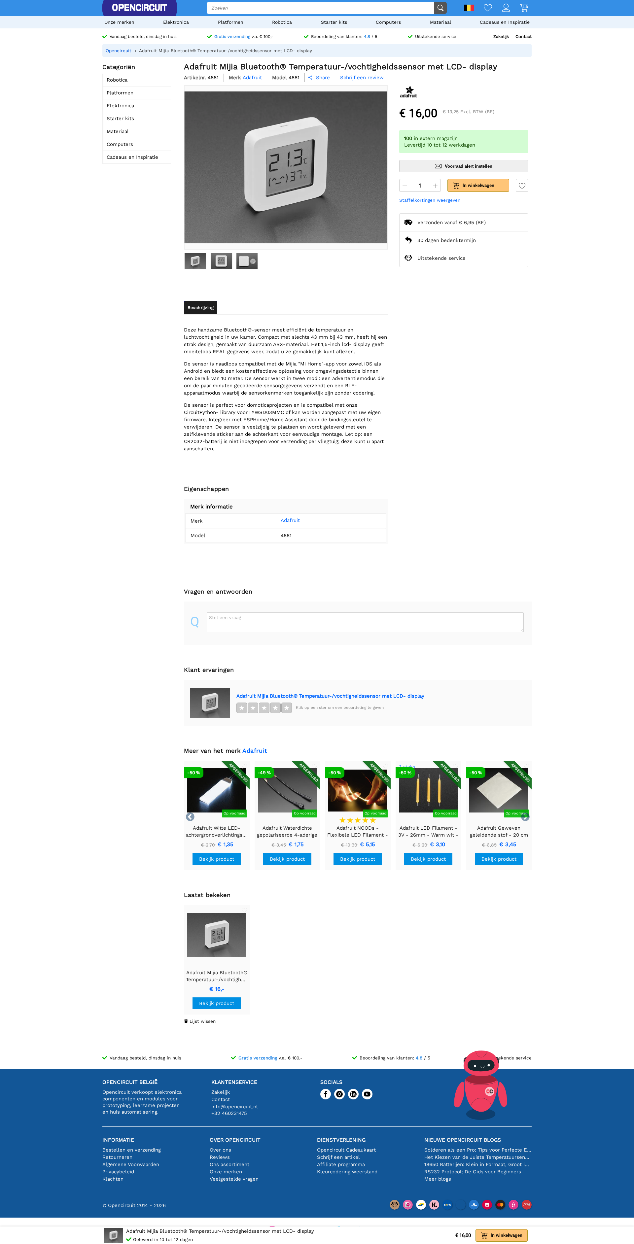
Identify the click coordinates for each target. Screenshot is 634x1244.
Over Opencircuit (235, 1140)
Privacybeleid (118, 1172)
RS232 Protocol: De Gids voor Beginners (472, 1172)
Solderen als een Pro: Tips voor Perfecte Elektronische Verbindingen (478, 1150)
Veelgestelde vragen (234, 1179)
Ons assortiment (229, 1164)
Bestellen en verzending (131, 1150)
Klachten (112, 1179)
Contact (523, 36)
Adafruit (290, 520)
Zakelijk (501, 36)
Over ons (220, 1150)
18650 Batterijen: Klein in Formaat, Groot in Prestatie (478, 1164)
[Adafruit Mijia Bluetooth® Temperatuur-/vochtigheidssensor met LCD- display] (195, 261)
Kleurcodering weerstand (347, 1172)
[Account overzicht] (501, 8)
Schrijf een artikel (338, 1157)
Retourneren (117, 1157)
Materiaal (440, 22)
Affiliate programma (341, 1164)
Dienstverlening (341, 1140)
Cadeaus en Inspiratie (505, 22)
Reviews (220, 1157)
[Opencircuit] (139, 8)
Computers (388, 22)
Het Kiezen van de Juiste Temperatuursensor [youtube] (478, 1157)
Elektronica (176, 22)
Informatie (118, 1140)
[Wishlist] (483, 8)
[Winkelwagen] (519, 8)
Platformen (230, 22)
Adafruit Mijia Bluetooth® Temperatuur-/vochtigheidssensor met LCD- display (330, 696)
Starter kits (334, 22)
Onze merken (119, 22)
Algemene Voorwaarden (130, 1164)
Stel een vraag (225, 617)
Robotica (282, 22)
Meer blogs (437, 1179)
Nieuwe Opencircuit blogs (462, 1140)
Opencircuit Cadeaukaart (346, 1150)
